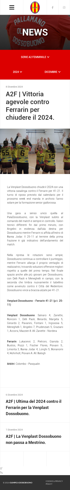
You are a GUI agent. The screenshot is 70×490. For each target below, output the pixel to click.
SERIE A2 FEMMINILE (33, 57)
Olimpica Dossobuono (21, 482)
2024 (16, 71)
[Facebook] (52, 7)
